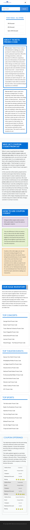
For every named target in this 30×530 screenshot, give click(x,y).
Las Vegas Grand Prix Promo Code (12, 364)
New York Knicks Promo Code (11, 378)
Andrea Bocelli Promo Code (10, 335)
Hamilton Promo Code (9, 410)
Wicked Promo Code (8, 421)
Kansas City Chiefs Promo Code (11, 357)
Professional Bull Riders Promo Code (13, 375)
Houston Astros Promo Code (11, 367)
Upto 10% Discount (13, 30)
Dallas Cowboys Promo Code (11, 385)
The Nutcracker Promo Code (10, 403)
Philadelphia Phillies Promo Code (12, 360)
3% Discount (11, 23)
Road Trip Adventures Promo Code (12, 417)
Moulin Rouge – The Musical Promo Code (14, 342)
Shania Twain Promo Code (10, 325)
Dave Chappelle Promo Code (11, 332)
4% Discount (11, 27)
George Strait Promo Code (10, 321)
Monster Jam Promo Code (10, 382)
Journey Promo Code (8, 339)
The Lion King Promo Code (10, 414)
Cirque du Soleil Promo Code (10, 428)
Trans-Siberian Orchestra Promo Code (13, 328)
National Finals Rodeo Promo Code (12, 371)
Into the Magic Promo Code (10, 425)
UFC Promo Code (7, 389)
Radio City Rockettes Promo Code (12, 407)
